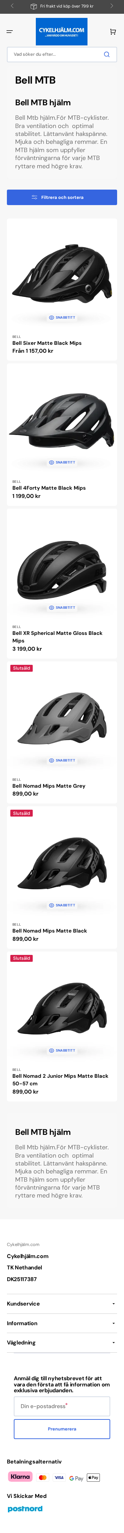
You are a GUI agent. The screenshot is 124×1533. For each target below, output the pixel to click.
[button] (9, 31)
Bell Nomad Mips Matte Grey (48, 786)
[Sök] (108, 54)
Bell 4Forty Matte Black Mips (49, 488)
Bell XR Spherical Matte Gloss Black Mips (57, 637)
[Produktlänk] (62, 290)
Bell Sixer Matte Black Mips (47, 343)
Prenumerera (62, 1429)
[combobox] (62, 54)
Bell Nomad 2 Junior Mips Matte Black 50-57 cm (60, 1080)
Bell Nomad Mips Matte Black (49, 930)
